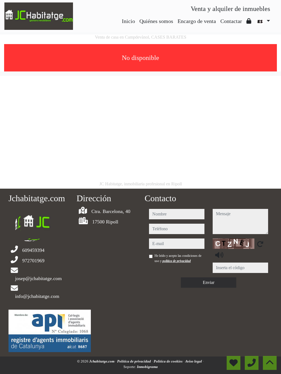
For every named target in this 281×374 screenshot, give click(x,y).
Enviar (208, 282)
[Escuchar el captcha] (219, 254)
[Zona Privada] (249, 21)
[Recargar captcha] (260, 243)
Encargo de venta (197, 21)
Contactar (231, 21)
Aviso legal (194, 361)
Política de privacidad (134, 361)
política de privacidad (176, 261)
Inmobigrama (147, 367)
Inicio (128, 21)
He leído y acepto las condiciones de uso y (177, 258)
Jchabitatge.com (102, 361)
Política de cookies (168, 361)
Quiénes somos (156, 21)
